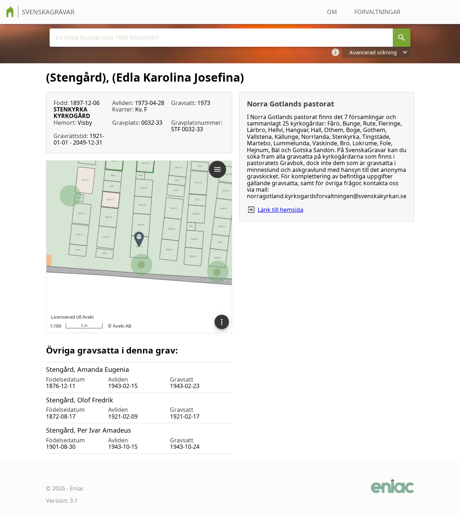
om (332, 12)
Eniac (77, 488)
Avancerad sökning (373, 52)
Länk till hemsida (280, 209)
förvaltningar (377, 12)
